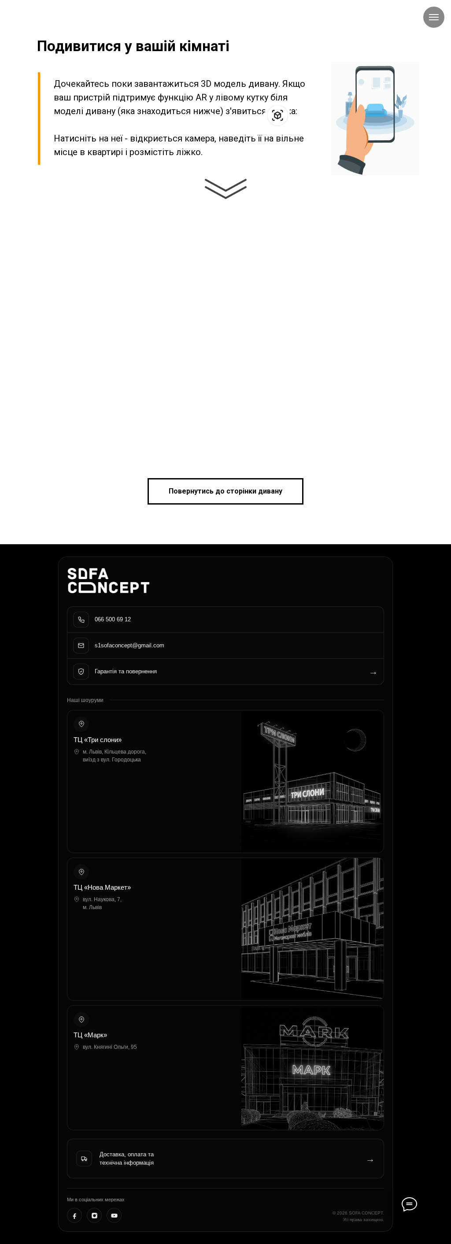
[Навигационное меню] (434, 17)
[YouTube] (114, 1215)
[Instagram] (94, 1215)
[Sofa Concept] (108, 580)
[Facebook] (74, 1215)
